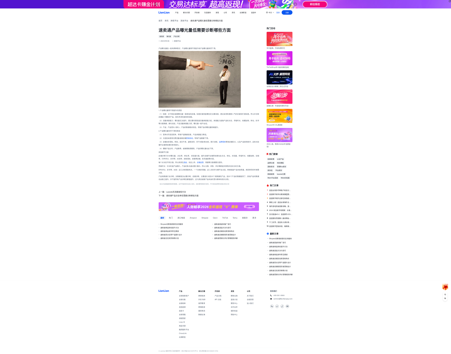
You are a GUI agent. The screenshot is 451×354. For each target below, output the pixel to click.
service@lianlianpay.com (283, 299)
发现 (217, 12)
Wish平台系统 (273, 178)
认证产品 (280, 159)
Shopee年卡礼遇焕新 (274, 125)
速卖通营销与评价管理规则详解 (226, 238)
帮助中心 (234, 314)
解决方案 (186, 12)
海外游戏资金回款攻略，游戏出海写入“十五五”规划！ (279, 206)
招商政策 (271, 159)
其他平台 (184, 20)
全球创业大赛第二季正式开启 (277, 86)
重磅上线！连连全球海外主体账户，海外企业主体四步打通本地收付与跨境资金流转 (279, 202)
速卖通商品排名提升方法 (169, 227)
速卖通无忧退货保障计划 (169, 238)
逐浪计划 (234, 299)
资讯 (233, 12)
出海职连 (243, 12)
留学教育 (201, 303)
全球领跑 (182, 314)
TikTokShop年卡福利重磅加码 (278, 67)
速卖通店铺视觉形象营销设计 (225, 234)
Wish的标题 (285, 178)
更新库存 (271, 166)
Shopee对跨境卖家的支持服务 (171, 224)
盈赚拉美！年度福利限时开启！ (278, 105)
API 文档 (218, 299)
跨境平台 (174, 20)
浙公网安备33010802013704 (208, 351)
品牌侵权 (222, 142)
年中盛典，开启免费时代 (276, 48)
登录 (278, 12)
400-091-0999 (279, 295)
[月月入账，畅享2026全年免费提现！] (209, 206)
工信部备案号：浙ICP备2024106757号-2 (184, 351)
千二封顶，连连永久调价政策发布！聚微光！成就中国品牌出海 (279, 222)
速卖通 (161, 36)
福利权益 (234, 311)
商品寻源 (182, 326)
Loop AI (182, 322)
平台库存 (278, 170)
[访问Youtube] (287, 306)
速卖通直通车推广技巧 (222, 224)
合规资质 (250, 299)
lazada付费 (281, 174)
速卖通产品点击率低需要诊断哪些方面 (182, 195)
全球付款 (182, 299)
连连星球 (182, 307)
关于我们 (250, 295)
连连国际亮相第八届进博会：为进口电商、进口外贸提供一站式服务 (279, 218)
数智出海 (234, 295)
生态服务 (207, 12)
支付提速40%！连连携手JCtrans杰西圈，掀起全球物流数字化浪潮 (279, 214)
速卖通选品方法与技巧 (222, 227)
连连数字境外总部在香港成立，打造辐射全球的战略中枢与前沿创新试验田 (279, 198)
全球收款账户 (184, 295)
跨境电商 (201, 295)
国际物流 (201, 311)
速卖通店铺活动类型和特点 (224, 231)
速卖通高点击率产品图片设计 (171, 234)
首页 (164, 12)
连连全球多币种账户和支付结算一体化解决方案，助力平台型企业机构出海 (279, 190)
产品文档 (218, 295)
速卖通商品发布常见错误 (169, 231)
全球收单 (182, 303)
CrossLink (183, 333)
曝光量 (169, 36)
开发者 (197, 12)
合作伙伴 (234, 307)
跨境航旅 (201, 307)
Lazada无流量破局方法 (176, 191)
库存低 (270, 170)
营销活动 (189, 138)
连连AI (253, 12)
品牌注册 (271, 163)
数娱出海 (201, 314)
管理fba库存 (281, 166)
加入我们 (250, 303)
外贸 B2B (201, 299)
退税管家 (182, 318)
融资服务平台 (184, 329)
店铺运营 (200, 162)
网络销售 (271, 174)
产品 (176, 12)
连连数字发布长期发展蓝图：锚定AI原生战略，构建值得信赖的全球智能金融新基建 (279, 194)
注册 (287, 12)
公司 (225, 12)
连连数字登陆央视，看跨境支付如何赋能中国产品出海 (279, 226)
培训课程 (280, 163)
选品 (185, 162)
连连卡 (181, 311)
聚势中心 (234, 303)
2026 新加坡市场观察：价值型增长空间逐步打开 (279, 210)
